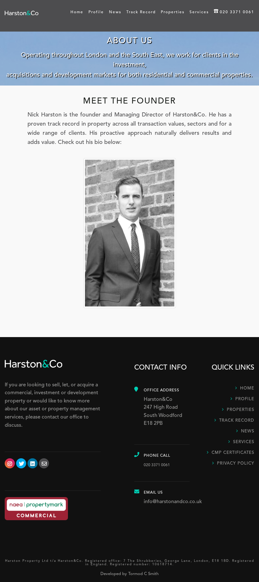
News (115, 12)
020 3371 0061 (237, 12)
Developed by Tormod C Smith (129, 574)
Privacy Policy (235, 463)
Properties (172, 12)
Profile (96, 12)
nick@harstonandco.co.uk (129, 182)
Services (199, 12)
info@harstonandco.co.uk (173, 501)
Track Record (141, 12)
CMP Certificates (233, 453)
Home (76, 12)
